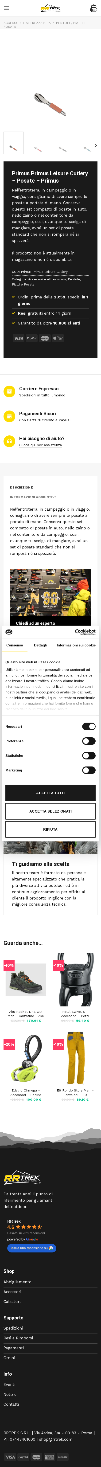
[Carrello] (93, 8)
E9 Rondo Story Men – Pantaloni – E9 (75, 1092)
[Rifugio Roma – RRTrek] (50, 8)
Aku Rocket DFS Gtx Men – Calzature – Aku (26, 1014)
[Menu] (7, 8)
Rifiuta (50, 829)
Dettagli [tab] (40, 645)
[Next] (95, 145)
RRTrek (14, 1221)
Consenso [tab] (14, 645)
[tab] (50, 488)
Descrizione (21, 487)
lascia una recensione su (29, 1247)
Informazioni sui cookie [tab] (76, 645)
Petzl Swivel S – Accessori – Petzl (75, 1014)
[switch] (89, 741)
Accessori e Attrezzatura (27, 23)
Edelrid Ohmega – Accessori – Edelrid (25, 1092)
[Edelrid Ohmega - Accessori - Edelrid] (26, 1058)
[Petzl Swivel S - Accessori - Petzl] (75, 979)
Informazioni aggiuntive (33, 497)
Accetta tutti (50, 793)
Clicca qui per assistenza (40, 445)
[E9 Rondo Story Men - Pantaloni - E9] (75, 1058)
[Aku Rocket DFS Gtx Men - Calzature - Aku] (26, 979)
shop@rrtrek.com (56, 1439)
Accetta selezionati (50, 811)
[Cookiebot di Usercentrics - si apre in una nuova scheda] (75, 632)
